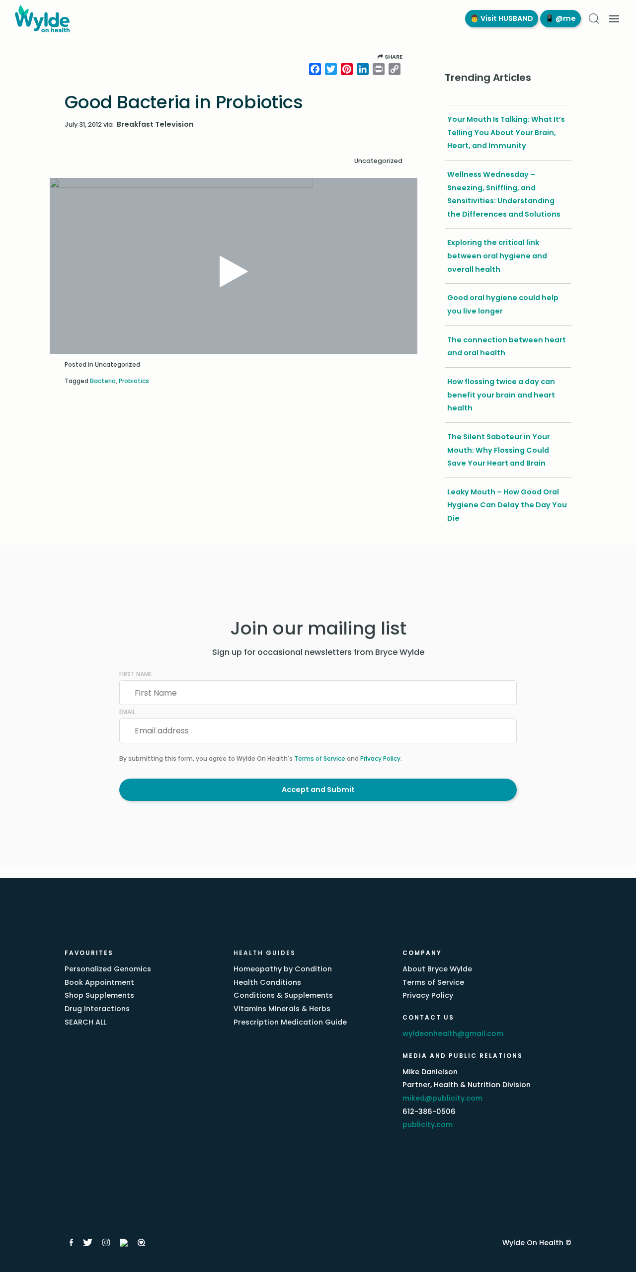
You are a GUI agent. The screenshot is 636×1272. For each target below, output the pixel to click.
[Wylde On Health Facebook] (71, 1243)
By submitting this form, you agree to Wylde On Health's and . (260, 758)
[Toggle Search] (594, 18)
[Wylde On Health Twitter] (87, 1243)
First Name (135, 674)
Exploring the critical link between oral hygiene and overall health (497, 256)
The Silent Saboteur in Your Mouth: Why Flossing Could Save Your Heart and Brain (498, 450)
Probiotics (134, 381)
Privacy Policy (380, 758)
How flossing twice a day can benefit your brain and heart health (501, 395)
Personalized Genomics (108, 969)
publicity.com (427, 1124)
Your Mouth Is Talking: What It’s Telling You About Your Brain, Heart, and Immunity (506, 132)
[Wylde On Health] (230, 18)
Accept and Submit (318, 790)
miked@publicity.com (442, 1098)
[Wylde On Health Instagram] (106, 1243)
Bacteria (103, 381)
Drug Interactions (97, 1009)
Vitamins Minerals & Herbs (282, 1009)
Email (127, 712)
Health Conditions (267, 982)
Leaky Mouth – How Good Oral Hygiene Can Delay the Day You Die (507, 505)
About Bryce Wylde (437, 969)
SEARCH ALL (85, 1022)
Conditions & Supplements (283, 995)
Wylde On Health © (536, 1243)
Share (392, 57)
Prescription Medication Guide (290, 1022)
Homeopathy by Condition (283, 969)
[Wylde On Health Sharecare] (142, 1243)
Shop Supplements (99, 995)
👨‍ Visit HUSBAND (501, 18)
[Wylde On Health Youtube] (124, 1243)
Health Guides (265, 953)
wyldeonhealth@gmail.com (452, 1033)
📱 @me (560, 18)
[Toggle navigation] (614, 18)
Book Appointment (99, 982)
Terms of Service (319, 758)
